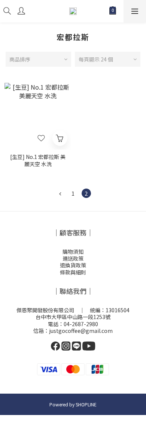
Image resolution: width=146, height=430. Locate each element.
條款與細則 (73, 272)
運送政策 (73, 258)
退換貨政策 (73, 265)
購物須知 (73, 251)
